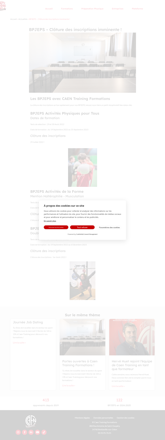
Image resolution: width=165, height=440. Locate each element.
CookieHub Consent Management (86, 234)
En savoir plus (50, 220)
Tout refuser (82, 227)
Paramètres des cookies (109, 227)
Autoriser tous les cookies (56, 227)
